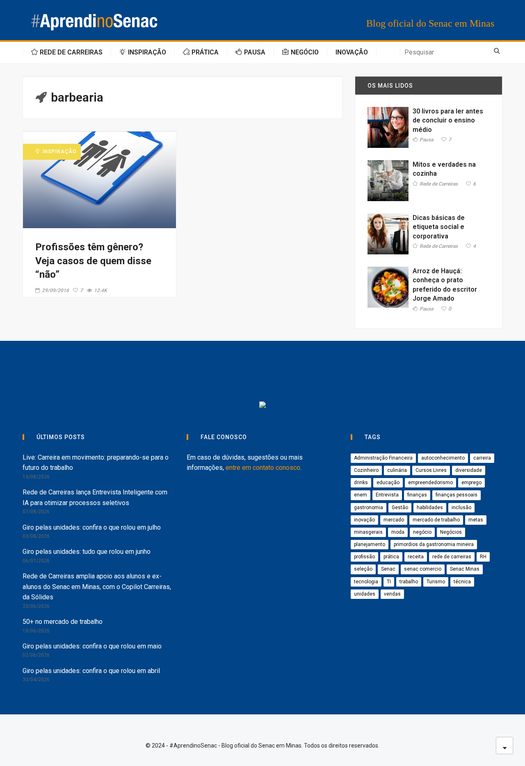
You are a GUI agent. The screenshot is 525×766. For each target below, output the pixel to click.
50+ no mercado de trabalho (63, 621)
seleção (363, 569)
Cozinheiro (366, 470)
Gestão (400, 507)
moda (397, 532)
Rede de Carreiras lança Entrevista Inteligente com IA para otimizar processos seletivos (95, 497)
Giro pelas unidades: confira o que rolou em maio (92, 646)
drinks (361, 482)
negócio (422, 532)
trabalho (408, 582)
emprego (471, 482)
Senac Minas (464, 569)
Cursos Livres (431, 470)
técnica (462, 582)
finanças (417, 495)
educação (388, 482)
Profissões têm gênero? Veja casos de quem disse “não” (93, 260)
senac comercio (422, 569)
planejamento (369, 544)
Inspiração (60, 151)
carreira (482, 458)
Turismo (436, 582)
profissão (364, 557)
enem (360, 495)
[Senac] (171, 372)
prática (391, 557)
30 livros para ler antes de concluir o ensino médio (448, 120)
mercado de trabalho (436, 520)
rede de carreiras (451, 557)
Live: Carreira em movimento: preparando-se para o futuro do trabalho (96, 462)
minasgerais (368, 532)
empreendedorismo (430, 482)
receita (416, 557)
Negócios (451, 532)
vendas (392, 594)
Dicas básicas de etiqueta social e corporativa (439, 227)
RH (483, 557)
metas (475, 520)
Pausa (426, 140)
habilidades (430, 507)
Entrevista (387, 495)
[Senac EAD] (293, 372)
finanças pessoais (456, 495)
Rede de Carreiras (439, 184)
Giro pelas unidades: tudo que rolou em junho (87, 551)
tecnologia (366, 582)
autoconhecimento (443, 458)
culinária (397, 470)
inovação (364, 520)
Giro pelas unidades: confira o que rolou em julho (92, 527)
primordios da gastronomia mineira (434, 544)
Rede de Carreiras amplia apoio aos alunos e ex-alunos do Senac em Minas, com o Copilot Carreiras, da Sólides (97, 586)
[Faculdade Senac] (232, 372)
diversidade (468, 470)
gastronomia (368, 507)
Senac (388, 569)
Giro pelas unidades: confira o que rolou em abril (91, 671)
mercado (393, 520)
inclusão (461, 507)
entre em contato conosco (263, 467)
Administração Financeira (383, 458)
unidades (364, 594)
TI (389, 582)
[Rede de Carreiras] (362, 372)
